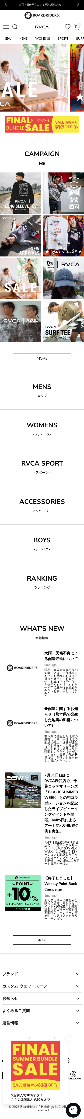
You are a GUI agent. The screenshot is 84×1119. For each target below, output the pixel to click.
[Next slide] (78, 4)
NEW (7, 38)
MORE (42, 358)
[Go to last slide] (5, 4)
